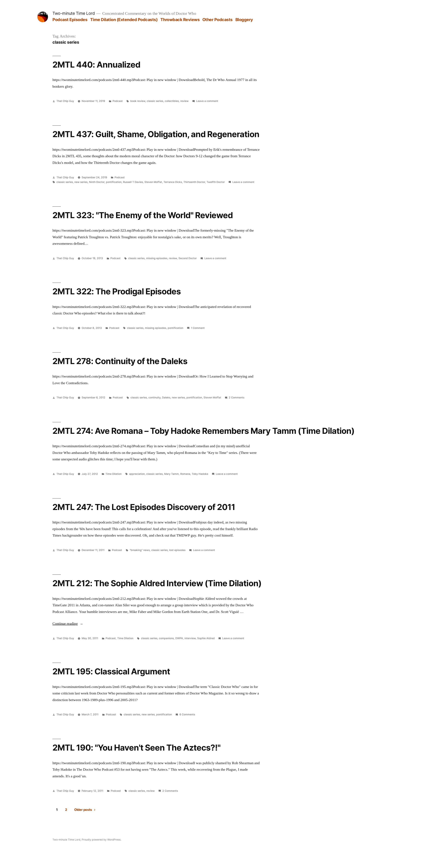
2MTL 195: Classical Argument (111, 671)
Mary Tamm (171, 473)
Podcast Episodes (69, 19)
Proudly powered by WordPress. (101, 839)
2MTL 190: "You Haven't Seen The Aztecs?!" (136, 748)
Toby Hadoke (200, 473)
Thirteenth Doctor (194, 182)
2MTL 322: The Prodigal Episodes (116, 291)
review (184, 101)
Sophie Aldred (206, 638)
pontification (114, 182)
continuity (154, 397)
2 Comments (236, 397)
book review (137, 101)
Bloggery (244, 19)
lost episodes (177, 550)
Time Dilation (113, 473)
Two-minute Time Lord (73, 13)
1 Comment (198, 328)
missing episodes (156, 258)
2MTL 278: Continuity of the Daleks (119, 361)
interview (190, 638)
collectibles (172, 101)
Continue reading (67, 623)
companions (166, 638)
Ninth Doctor (96, 182)
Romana (185, 473)
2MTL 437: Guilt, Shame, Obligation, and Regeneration (155, 134)
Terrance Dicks (173, 182)
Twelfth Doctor (216, 182)
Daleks (166, 397)
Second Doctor (187, 258)
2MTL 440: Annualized (96, 65)
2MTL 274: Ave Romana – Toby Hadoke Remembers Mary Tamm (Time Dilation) (203, 431)
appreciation (137, 473)
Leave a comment (207, 101)
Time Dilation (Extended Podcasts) (124, 19)
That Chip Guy (65, 101)
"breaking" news (140, 550)
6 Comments (187, 714)
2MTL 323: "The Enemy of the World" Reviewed (142, 215)
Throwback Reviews (180, 19)
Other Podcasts (217, 19)
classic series (155, 101)
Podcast (118, 101)
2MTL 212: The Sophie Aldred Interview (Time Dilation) (156, 583)
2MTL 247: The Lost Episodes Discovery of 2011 (143, 507)
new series (80, 182)
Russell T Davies (133, 182)
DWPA (179, 638)
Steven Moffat (153, 182)
